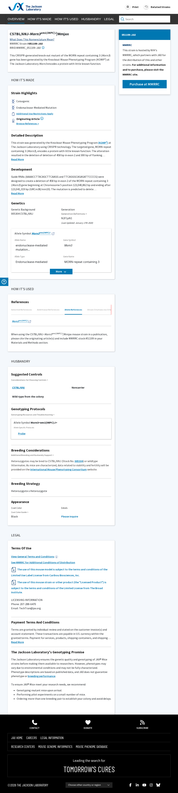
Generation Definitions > (74, 213)
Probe (21, 433)
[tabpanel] (61, 322)
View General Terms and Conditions (32, 556)
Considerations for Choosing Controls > (29, 380)
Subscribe (142, 728)
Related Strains (160, 7)
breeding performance (41, 676)
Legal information (52, 738)
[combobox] (89, 785)
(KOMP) (103, 142)
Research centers (23, 746)
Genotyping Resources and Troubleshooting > (32, 414)
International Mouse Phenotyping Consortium (58, 469)
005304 (79, 461)
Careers (31, 738)
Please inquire (69, 516)
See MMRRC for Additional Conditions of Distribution (43, 562)
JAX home (17, 738)
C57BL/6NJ (18, 387)
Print (135, 7)
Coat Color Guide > (19, 512)
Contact (34, 728)
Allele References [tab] (73, 309)
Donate (88, 728)
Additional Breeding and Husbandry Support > (32, 455)
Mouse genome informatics (55, 746)
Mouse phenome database (92, 746)
